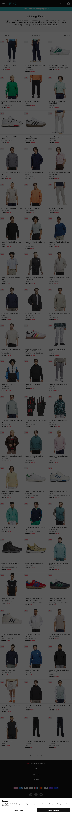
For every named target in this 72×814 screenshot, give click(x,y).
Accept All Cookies (53, 810)
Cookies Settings (18, 810)
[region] (36, 806)
